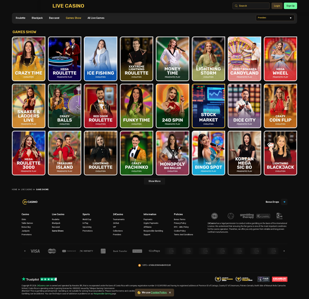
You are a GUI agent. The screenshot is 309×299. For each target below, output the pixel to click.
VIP (114, 227)
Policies (178, 214)
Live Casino (26, 189)
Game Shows (42, 189)
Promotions (27, 234)
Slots (24, 219)
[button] (275, 18)
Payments (148, 219)
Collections (118, 231)
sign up (290, 6)
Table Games (27, 223)
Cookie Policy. (159, 292)
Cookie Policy (180, 231)
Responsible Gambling (153, 231)
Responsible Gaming (103, 294)
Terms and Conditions (183, 234)
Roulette (55, 219)
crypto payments (151, 223)
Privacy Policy (180, 223)
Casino (25, 214)
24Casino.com (43, 286)
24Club (116, 223)
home (14, 189)
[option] (20, 18)
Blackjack (56, 223)
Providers (117, 234)
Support (147, 234)
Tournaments (118, 219)
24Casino (118, 214)
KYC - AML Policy (181, 227)
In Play (85, 223)
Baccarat (56, 227)
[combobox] (60, 18)
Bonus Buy (26, 227)
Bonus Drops (272, 202)
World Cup (87, 219)
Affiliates (148, 227)
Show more (154, 181)
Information (150, 214)
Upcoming (87, 227)
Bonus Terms (179, 219)
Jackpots (26, 231)
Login (277, 6)
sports (86, 214)
